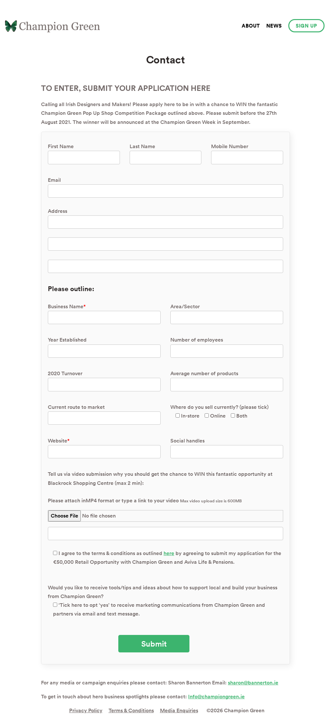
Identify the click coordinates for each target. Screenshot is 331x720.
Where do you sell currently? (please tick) (219, 411)
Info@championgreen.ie (216, 696)
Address (57, 211)
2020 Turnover (65, 373)
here (169, 553)
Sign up (306, 25)
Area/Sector (185, 306)
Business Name (67, 306)
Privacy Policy (85, 710)
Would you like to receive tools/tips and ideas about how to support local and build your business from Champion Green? (162, 600)
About (251, 25)
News (274, 25)
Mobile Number (229, 146)
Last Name (142, 146)
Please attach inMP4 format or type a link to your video (145, 500)
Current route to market (76, 407)
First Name (61, 146)
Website (58, 440)
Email (54, 180)
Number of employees (196, 339)
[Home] (52, 26)
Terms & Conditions (131, 710)
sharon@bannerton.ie (253, 682)
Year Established (67, 339)
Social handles (187, 440)
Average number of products (204, 373)
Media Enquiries (179, 710)
